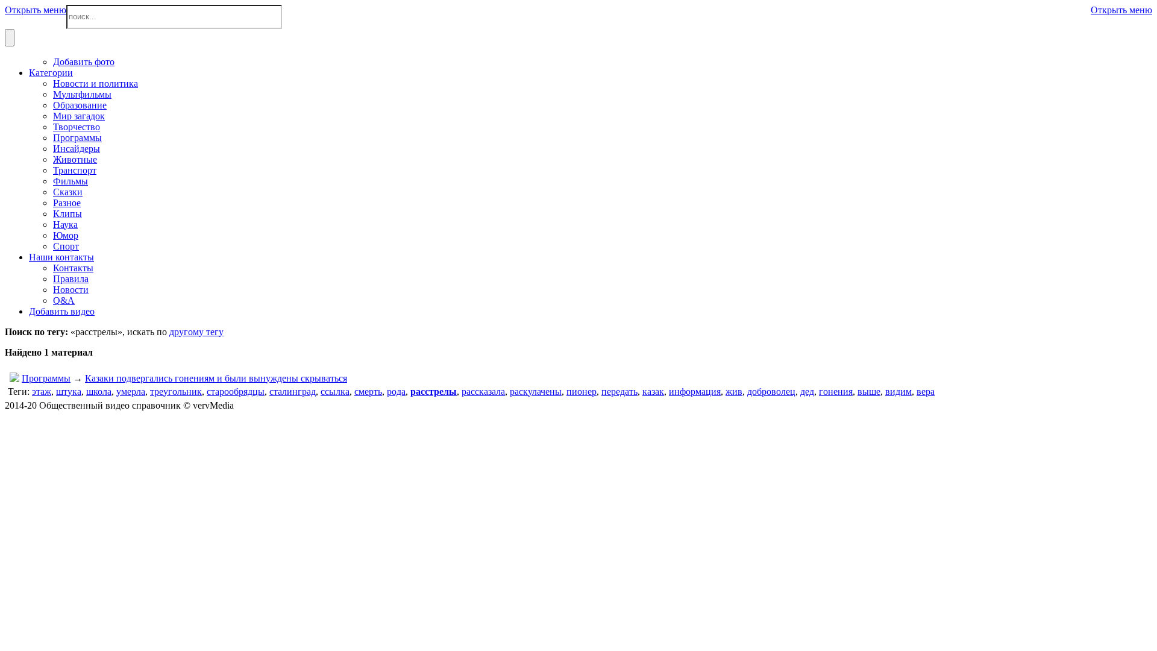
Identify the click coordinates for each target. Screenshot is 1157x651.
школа (98, 391)
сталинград (292, 391)
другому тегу (196, 332)
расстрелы (433, 391)
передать (619, 391)
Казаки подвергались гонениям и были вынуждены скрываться (216, 378)
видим (898, 391)
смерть (368, 391)
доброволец (771, 391)
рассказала (483, 391)
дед (807, 391)
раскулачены (536, 391)
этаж (41, 391)
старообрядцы (236, 391)
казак (653, 391)
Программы (46, 378)
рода (396, 391)
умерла (130, 391)
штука (68, 391)
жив (734, 391)
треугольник (176, 391)
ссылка (335, 391)
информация (695, 391)
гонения (836, 391)
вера (926, 391)
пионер (581, 391)
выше (869, 391)
